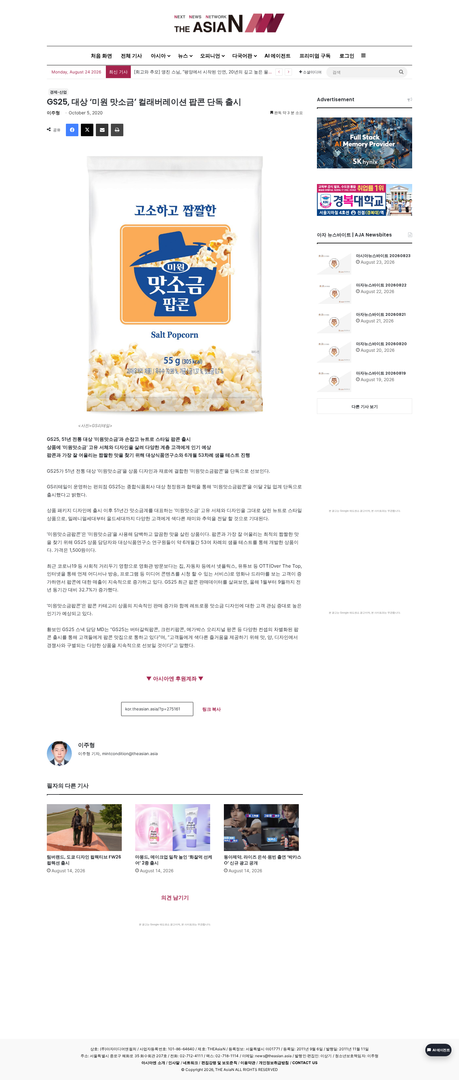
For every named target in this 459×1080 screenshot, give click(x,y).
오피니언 (210, 55)
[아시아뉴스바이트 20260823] (334, 264)
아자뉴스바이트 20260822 (381, 285)
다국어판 (242, 55)
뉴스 (183, 55)
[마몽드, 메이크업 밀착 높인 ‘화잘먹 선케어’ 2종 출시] (174, 827)
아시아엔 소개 (153, 1062)
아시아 (158, 55)
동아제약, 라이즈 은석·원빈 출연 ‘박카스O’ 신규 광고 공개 (262, 860)
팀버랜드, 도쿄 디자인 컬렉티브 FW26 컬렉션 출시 (84, 860)
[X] (87, 130)
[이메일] (102, 130)
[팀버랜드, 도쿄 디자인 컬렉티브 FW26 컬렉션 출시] (86, 827)
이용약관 (247, 1062)
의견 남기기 (175, 897)
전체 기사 (131, 55)
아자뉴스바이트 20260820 (381, 344)
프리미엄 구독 (315, 55)
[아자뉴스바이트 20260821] (334, 322)
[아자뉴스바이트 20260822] (334, 293)
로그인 (346, 55)
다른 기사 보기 (365, 406)
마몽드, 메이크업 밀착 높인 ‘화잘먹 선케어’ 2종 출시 (173, 860)
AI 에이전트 (277, 55)
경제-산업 (58, 92)
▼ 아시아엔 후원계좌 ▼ (175, 678)
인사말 (174, 1062)
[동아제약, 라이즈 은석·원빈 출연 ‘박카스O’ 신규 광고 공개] (263, 827)
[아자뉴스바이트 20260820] (334, 352)
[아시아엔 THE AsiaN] (229, 22)
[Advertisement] (175, 973)
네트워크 (190, 1062)
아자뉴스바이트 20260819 (381, 373)
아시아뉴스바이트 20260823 (383, 256)
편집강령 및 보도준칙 (219, 1062)
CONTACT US (305, 1062)
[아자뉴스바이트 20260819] (334, 381)
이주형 (53, 112)
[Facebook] (72, 130)
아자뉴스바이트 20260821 (381, 314)
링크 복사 (211, 709)
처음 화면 (101, 55)
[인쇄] (117, 130)
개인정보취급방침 (274, 1062)
